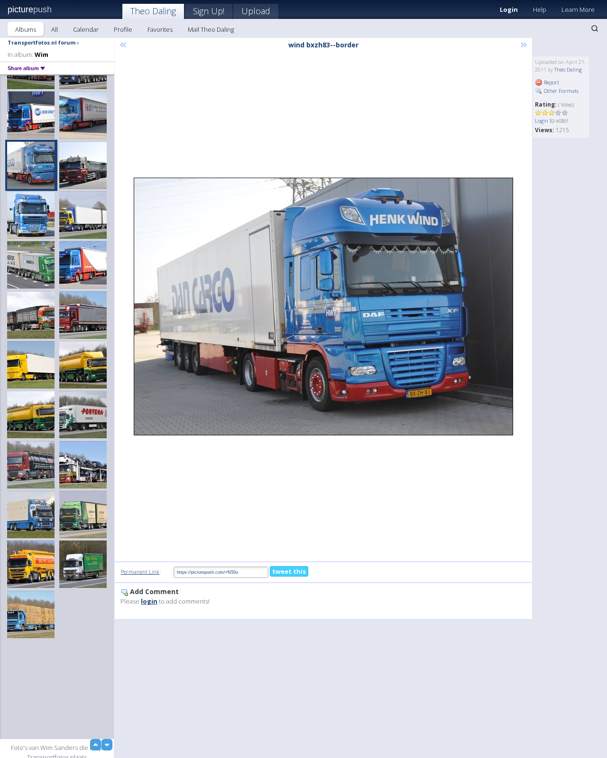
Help (539, 9)
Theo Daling (153, 11)
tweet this (289, 571)
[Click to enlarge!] (323, 306)
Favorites (160, 29)
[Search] (594, 28)
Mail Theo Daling (211, 29)
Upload (255, 11)
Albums (25, 29)
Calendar (86, 29)
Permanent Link (140, 571)
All (54, 29)
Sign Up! (208, 11)
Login (509, 9)
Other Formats (561, 90)
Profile (123, 29)
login (149, 601)
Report (551, 82)
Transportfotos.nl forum (41, 42)
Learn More (578, 9)
